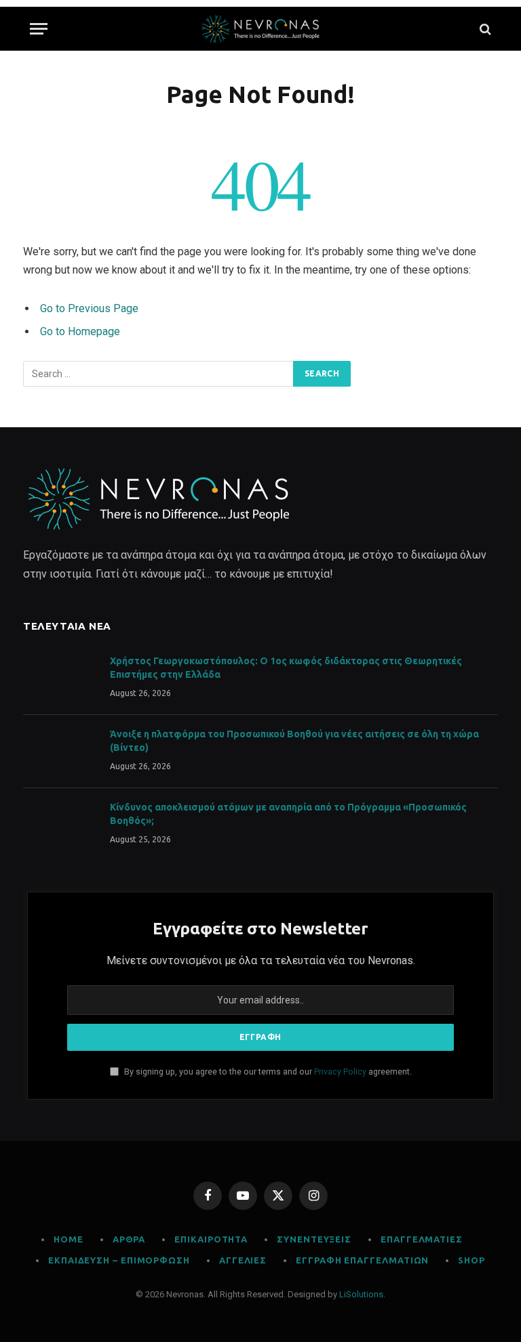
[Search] (484, 29)
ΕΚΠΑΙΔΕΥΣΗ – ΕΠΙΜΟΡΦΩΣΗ (119, 1260)
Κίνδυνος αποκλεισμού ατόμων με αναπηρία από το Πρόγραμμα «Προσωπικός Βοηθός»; (288, 814)
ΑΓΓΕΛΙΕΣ (243, 1260)
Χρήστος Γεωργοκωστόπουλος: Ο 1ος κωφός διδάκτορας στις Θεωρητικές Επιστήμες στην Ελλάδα (286, 667)
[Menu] (38, 29)
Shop (471, 1260)
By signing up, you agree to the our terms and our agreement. (267, 1071)
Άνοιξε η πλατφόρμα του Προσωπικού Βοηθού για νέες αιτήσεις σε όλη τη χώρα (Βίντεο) (294, 741)
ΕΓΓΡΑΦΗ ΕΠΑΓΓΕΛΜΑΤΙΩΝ (362, 1260)
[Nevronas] (260, 29)
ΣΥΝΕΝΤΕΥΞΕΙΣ (314, 1239)
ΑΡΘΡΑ (129, 1239)
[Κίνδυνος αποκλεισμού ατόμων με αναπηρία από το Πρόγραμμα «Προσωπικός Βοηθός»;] (60, 824)
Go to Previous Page (89, 308)
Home (68, 1239)
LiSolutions (361, 1294)
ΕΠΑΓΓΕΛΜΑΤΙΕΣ (422, 1239)
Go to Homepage (80, 331)
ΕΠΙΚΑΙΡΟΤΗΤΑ (211, 1239)
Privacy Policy (340, 1071)
